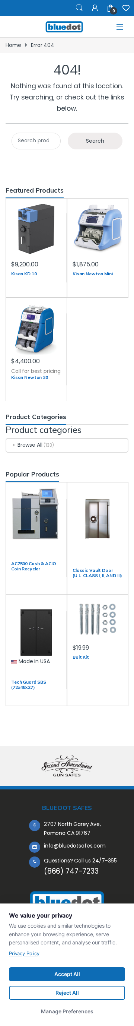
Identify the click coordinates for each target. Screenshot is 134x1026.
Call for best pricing (36, 371)
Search (79, 8)
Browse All (29, 445)
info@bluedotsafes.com (75, 845)
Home (13, 45)
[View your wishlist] (126, 8)
